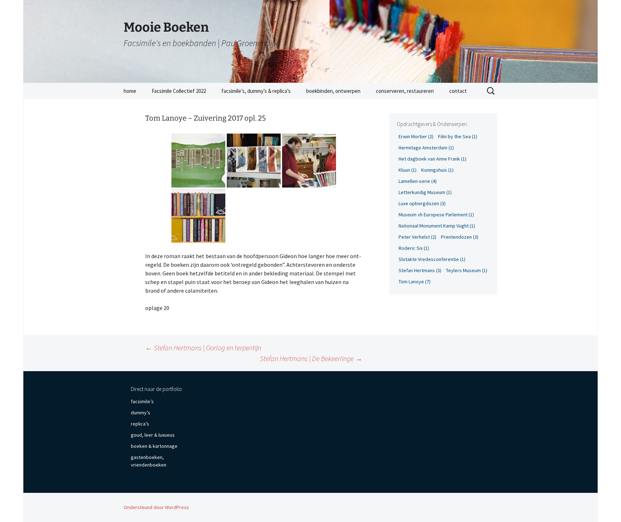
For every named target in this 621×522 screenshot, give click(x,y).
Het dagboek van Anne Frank (432, 159)
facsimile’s (142, 401)
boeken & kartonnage (154, 446)
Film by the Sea (457, 136)
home (130, 90)
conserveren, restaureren (405, 90)
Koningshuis (437, 170)
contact (458, 90)
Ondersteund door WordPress (156, 507)
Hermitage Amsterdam (426, 147)
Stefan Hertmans (420, 270)
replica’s (140, 423)
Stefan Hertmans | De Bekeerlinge (311, 358)
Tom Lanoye (415, 281)
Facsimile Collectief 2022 (179, 90)
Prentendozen (459, 237)
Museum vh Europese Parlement (436, 214)
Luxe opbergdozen (422, 203)
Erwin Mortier (416, 136)
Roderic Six (414, 248)
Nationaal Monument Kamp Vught (437, 225)
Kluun (408, 170)
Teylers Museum (466, 270)
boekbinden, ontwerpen (333, 90)
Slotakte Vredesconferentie (432, 259)
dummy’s (140, 412)
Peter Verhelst (417, 237)
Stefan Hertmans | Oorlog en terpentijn (203, 347)
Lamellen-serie (418, 181)
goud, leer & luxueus (153, 435)
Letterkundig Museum (425, 192)
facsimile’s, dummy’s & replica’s (256, 90)
